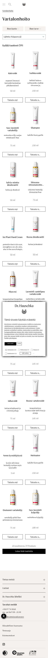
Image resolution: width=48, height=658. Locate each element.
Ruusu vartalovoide (35, 401)
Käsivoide (12, 73)
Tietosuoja (6, 631)
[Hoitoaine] (35, 442)
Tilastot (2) (36, 350)
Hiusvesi (13, 292)
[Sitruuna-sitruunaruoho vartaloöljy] (35, 169)
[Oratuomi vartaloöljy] (12, 497)
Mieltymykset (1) (24, 350)
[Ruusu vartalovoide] (35, 388)
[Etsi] (10, 4)
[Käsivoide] (12, 60)
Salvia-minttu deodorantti (12, 184)
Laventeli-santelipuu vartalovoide (35, 293)
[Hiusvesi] (12, 279)
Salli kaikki (10, 343)
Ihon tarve (34, 29)
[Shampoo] (35, 115)
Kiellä (19, 343)
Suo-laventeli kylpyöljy (35, 511)
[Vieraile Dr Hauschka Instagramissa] (3, 644)
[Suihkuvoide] (35, 60)
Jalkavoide (12, 401)
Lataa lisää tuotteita (24, 551)
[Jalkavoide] (12, 388)
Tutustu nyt (13, 100)
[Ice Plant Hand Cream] (12, 224)
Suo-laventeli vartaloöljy (12, 129)
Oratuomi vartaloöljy (12, 510)
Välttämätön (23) (12, 350)
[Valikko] (3, 4)
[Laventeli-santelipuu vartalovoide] (35, 279)
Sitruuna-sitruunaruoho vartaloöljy (35, 183)
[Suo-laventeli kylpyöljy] (35, 497)
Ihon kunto (12, 29)
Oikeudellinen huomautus (12, 626)
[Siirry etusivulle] (24, 4)
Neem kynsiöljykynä (12, 456)
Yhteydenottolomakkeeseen (13, 617)
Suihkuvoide (35, 73)
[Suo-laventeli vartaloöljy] (12, 115)
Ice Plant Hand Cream (13, 237)
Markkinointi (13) (12, 353)
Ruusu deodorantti (35, 237)
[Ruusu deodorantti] (35, 224)
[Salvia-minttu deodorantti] (12, 169)
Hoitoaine (35, 455)
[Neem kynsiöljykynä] (12, 442)
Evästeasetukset (8, 635)
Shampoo (35, 128)
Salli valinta (25, 353)
